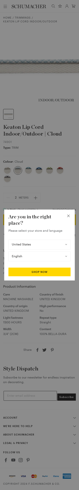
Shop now (39, 272)
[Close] (68, 216)
